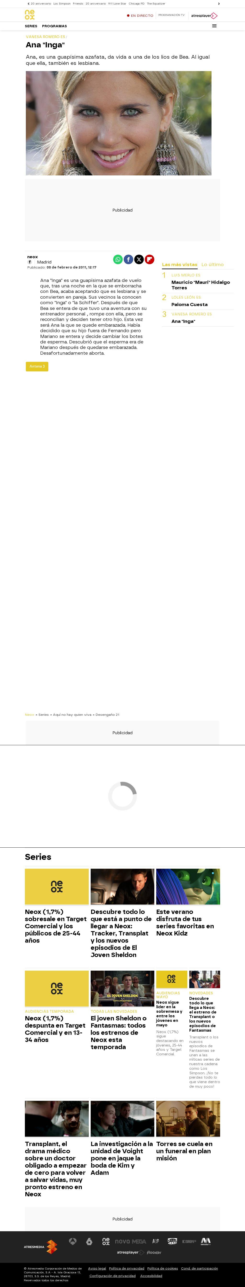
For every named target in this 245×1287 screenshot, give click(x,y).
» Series (42, 714)
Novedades (201, 993)
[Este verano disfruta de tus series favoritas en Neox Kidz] (188, 887)
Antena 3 (37, 366)
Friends (78, 3)
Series (31, 26)
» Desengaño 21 (106, 714)
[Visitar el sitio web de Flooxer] (154, 1252)
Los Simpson (62, 3)
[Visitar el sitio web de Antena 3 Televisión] (73, 1241)
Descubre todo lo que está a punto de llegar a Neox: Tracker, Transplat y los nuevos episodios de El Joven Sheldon (121, 933)
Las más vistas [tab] (179, 264)
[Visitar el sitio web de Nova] (122, 1241)
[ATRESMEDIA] (40, 1247)
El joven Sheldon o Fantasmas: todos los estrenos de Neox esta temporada (118, 1033)
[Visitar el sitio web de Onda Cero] (172, 1241)
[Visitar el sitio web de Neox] (106, 1241)
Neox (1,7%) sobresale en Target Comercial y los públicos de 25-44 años (56, 926)
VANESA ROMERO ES (192, 314)
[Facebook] (29, 262)
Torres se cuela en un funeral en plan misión (184, 1151)
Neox (29, 714)
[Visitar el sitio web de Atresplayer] (131, 1252)
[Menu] (214, 26)
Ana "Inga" (183, 321)
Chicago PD (137, 3)
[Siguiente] (217, 3)
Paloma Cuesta (190, 304)
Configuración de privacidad (112, 1276)
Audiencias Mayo (168, 995)
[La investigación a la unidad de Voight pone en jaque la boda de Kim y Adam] (123, 1119)
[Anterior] (27, 3)
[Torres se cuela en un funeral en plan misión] (188, 1119)
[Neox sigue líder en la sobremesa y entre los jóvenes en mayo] (171, 980)
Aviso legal (97, 1268)
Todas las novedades (114, 1012)
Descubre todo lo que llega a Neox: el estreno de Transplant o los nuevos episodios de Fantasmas (203, 1014)
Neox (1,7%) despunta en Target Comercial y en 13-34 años (55, 1029)
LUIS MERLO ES (186, 275)
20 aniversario (41, 3)
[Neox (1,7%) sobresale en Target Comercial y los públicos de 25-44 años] (57, 887)
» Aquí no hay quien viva (70, 714)
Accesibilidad (151, 1276)
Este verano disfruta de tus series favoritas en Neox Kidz (185, 922)
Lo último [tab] (212, 264)
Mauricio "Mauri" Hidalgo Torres (201, 285)
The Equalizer (156, 3)
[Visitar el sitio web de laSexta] (89, 1241)
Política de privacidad (126, 1268)
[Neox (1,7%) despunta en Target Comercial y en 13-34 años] (57, 989)
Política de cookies (162, 1268)
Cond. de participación (199, 1268)
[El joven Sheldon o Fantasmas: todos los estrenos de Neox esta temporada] (123, 989)
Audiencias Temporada (49, 1012)
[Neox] (55, 15)
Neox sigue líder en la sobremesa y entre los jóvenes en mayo (169, 1013)
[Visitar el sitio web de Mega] (139, 1241)
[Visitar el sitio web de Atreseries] (156, 1241)
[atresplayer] (204, 16)
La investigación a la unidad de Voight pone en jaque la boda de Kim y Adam (122, 1158)
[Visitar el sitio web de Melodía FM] (206, 1241)
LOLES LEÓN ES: (186, 298)
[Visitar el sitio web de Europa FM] (189, 1241)
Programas (54, 26)
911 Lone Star (117, 3)
